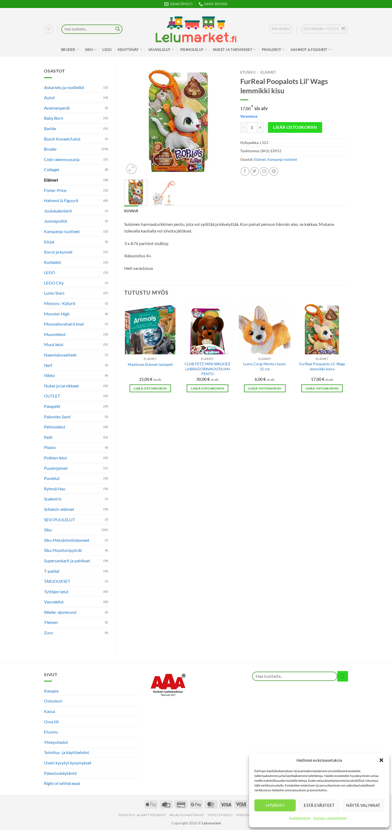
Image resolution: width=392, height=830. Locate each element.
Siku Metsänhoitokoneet (66, 540)
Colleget (51, 169)
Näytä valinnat (363, 805)
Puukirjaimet (56, 468)
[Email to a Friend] (264, 171)
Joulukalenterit (58, 210)
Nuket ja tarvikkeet (232, 49)
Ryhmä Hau (54, 488)
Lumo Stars (54, 292)
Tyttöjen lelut (56, 591)
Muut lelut (53, 344)
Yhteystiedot (56, 742)
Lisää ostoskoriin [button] (150, 388)
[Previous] (133, 121)
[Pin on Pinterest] (273, 171)
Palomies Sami (57, 416)
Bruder (68, 49)
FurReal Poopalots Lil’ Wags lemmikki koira (322, 366)
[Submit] (117, 29)
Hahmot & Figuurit (309, 49)
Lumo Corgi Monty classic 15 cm (264, 366)
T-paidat (51, 571)
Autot (49, 97)
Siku (89, 49)
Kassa (49, 711)
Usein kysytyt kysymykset (67, 762)
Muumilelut (55, 334)
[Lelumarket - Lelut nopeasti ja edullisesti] (196, 29)
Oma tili (51, 721)
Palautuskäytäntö (60, 773)
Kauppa (51, 690)
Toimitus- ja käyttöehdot (330, 818)
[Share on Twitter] (254, 171)
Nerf (48, 365)
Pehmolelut (192, 49)
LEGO (106, 49)
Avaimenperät (57, 107)
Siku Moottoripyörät (63, 550)
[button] (381, 760)
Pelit (48, 437)
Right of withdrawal (62, 783)
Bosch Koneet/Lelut (62, 138)
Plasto (50, 447)
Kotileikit (52, 262)
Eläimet (51, 179)
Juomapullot (55, 220)
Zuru (48, 632)
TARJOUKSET (57, 581)
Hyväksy (275, 805)
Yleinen (51, 622)
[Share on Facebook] (245, 171)
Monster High (57, 313)
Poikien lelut (55, 457)
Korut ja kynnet (58, 251)
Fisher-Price (55, 190)
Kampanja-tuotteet (62, 231)
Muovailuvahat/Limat (64, 323)
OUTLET (52, 395)
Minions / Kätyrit (59, 303)
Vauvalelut (159, 49)
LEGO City (54, 282)
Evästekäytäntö (299, 818)
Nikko (49, 375)
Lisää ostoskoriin (295, 127)
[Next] (223, 121)
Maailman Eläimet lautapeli (150, 364)
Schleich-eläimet (59, 509)
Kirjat (49, 241)
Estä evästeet (319, 805)
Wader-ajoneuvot (60, 612)
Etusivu (247, 72)
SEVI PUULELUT (59, 519)
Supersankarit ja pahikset (67, 560)
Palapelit (52, 406)
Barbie (50, 128)
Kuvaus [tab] (131, 211)
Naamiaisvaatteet (60, 354)
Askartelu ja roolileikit (64, 87)
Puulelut (52, 478)
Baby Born (53, 118)
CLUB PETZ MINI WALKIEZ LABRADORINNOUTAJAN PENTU (207, 369)
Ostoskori (53, 700)
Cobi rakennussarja (61, 159)
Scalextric (53, 498)
